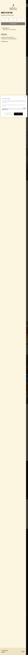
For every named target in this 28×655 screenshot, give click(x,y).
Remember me (6, 28)
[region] (14, 106)
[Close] (25, 97)
